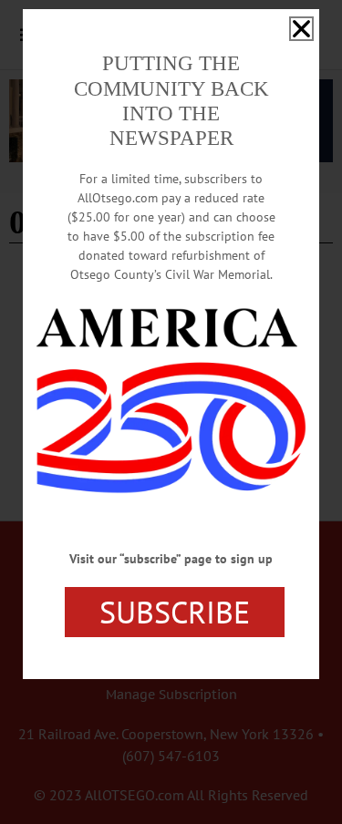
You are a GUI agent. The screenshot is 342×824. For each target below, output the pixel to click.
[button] (301, 28)
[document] (171, 412)
